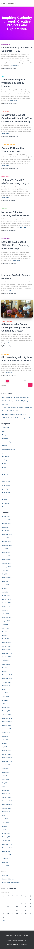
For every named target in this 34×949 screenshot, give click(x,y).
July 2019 (5, 610)
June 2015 (5, 739)
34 (19, 381)
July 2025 (5, 527)
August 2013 (6, 815)
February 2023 (6, 552)
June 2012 (5, 865)
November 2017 (7, 653)
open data (5, 474)
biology (4, 434)
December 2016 (7, 675)
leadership (5, 456)
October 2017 (6, 657)
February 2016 (6, 711)
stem (3, 76)
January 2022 (6, 567)
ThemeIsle (24, 944)
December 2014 (7, 757)
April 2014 (5, 786)
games (4, 453)
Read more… (15, 65)
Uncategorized (6, 507)
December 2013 (7, 801)
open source (5, 44)
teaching (4, 499)
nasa (3, 471)
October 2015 (6, 725)
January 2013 (6, 840)
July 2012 (5, 862)
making (4, 460)
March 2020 (6, 595)
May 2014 (5, 783)
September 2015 (7, 729)
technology (5, 111)
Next (24, 381)
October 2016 (6, 682)
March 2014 (6, 790)
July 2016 (5, 693)
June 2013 (5, 822)
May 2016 (5, 700)
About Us (5, 875)
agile (3, 431)
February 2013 (6, 837)
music (4, 467)
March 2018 (6, 639)
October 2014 (6, 765)
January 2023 (6, 556)
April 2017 (5, 671)
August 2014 (6, 772)
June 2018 (5, 628)
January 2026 (6, 520)
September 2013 (7, 811)
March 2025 (6, 531)
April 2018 (5, 635)
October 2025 (6, 523)
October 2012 (6, 851)
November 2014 (7, 761)
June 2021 (5, 570)
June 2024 (5, 538)
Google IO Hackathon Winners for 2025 (14, 414)
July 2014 (5, 775)
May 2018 (5, 631)
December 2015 (7, 718)
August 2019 (6, 606)
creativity (4, 209)
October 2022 (6, 563)
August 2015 (6, 732)
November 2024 (7, 534)
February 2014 (6, 793)
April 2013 (5, 829)
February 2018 (6, 642)
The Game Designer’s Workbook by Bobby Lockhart (13, 82)
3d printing (5, 427)
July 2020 (5, 581)
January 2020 (6, 599)
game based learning (8, 145)
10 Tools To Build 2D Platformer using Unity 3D (16, 418)
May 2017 (5, 667)
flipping (4, 445)
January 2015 (6, 754)
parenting (5, 489)
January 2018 (6, 646)
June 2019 (5, 613)
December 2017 (7, 649)
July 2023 (5, 549)
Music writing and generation (11, 882)
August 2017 (6, 664)
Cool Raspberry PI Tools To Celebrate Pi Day (15, 397)
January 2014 (6, 797)
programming (5, 177)
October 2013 (6, 808)
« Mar (3, 920)
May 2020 (5, 588)
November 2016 (7, 678)
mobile (4, 463)
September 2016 (7, 685)
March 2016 (6, 707)
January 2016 (6, 714)
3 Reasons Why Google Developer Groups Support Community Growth (16, 327)
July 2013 (5, 819)
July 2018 (5, 624)
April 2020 (5, 592)
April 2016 (5, 703)
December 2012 (7, 844)
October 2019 (6, 603)
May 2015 (5, 743)
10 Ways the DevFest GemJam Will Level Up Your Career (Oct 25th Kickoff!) (17, 118)
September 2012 (7, 855)
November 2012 (7, 847)
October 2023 (6, 541)
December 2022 (7, 559)
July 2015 (5, 736)
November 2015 (7, 721)
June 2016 (5, 696)
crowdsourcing (6, 442)
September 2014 (7, 768)
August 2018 (6, 621)
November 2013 (7, 804)
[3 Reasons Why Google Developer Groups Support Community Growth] (17, 309)
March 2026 (6, 516)
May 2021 (5, 574)
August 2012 (6, 858)
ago (13, 68)
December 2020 (7, 577)
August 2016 (6, 689)
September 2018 (7, 617)
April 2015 (5, 747)
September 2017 (7, 660)
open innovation (6, 321)
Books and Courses (8, 879)
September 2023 (7, 545)
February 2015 (6, 750)
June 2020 (5, 585)
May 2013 (5, 826)
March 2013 (6, 833)
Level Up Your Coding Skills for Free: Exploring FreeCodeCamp (15, 245)
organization (6, 485)
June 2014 (5, 779)
